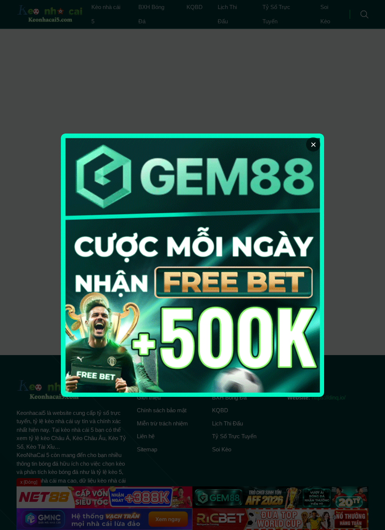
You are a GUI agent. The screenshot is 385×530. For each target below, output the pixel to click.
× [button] (313, 144)
